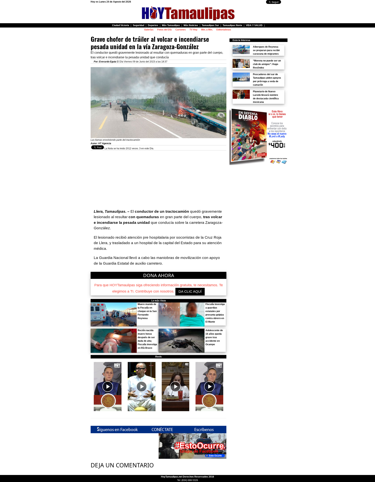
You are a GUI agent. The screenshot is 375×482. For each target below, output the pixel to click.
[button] (107, 386)
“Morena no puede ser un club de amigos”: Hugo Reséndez (267, 64)
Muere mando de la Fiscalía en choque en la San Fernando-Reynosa (147, 311)
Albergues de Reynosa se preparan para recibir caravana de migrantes (266, 50)
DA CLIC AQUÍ (190, 291)
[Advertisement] (158, 177)
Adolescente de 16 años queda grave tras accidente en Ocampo (214, 337)
